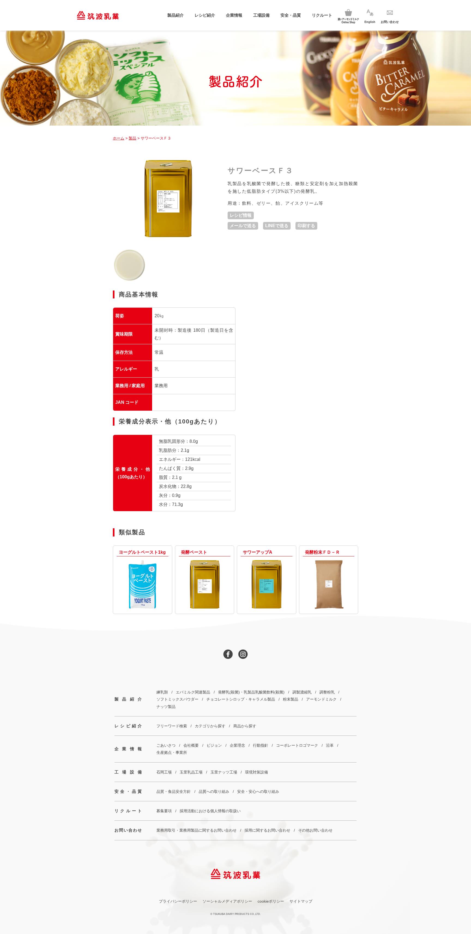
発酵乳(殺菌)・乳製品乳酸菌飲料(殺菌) (251, 692)
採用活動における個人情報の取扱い (210, 811)
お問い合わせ (128, 830)
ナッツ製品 (166, 706)
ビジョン (214, 745)
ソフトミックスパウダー (177, 699)
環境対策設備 (256, 772)
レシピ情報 (241, 215)
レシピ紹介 (205, 15)
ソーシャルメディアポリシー (227, 901)
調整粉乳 (327, 692)
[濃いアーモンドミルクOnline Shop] (348, 15)
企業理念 (237, 745)
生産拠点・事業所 (171, 752)
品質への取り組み (214, 791)
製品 (132, 138)
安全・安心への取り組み (258, 791)
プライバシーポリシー (178, 901)
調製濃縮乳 (302, 692)
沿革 (330, 745)
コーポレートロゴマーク (297, 745)
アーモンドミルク (321, 699)
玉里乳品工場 (191, 772)
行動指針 (260, 745)
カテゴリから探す (210, 726)
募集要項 (164, 811)
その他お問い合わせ (315, 830)
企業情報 (234, 15)
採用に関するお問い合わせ (267, 830)
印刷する (306, 225)
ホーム (118, 138)
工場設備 (261, 15)
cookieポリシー (271, 901)
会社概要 (191, 745)
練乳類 (162, 692)
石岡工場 (164, 772)
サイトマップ (300, 901)
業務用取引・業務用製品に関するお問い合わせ (196, 830)
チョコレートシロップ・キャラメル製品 (240, 699)
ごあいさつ (166, 745)
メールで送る (243, 225)
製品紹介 (175, 15)
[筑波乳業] (97, 15)
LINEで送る (276, 225)
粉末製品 (290, 699)
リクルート (322, 15)
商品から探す (244, 726)
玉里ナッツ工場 (223, 772)
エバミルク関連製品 (193, 692)
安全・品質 (290, 15)
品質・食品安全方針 (173, 791)
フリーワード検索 (171, 726)
